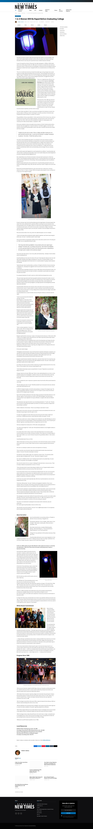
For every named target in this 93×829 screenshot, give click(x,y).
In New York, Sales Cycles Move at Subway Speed (21, 763)
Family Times (62, 35)
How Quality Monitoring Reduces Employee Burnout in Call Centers (21, 785)
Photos (55, 10)
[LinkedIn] (11, 66)
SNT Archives (61, 10)
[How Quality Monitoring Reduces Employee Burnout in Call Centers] (21, 779)
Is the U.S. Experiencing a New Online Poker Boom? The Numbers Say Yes (35, 771)
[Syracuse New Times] (26, 6)
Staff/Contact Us (40, 805)
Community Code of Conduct (42, 804)
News (30, 10)
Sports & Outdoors (63, 33)
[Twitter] (11, 63)
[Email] (11, 71)
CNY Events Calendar (20, 10)
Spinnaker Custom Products (42, 816)
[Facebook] (11, 60)
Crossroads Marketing (32, 825)
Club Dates (62, 28)
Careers (38, 807)
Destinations (62, 32)
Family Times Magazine (68, 10)
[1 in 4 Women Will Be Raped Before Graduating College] (36, 41)
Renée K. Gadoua (25, 750)
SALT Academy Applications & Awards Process (45, 809)
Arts (35, 10)
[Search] (77, 10)
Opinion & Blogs (47, 10)
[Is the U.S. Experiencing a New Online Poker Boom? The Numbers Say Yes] (36, 764)
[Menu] (15, 10)
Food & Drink (62, 30)
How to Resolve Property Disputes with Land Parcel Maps (50, 778)
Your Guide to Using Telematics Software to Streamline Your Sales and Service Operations (50, 763)
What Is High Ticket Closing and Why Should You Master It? (36, 778)
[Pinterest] (11, 69)
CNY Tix (38, 814)
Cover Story (18, 16)
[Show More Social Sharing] (49, 25)
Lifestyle (40, 10)
